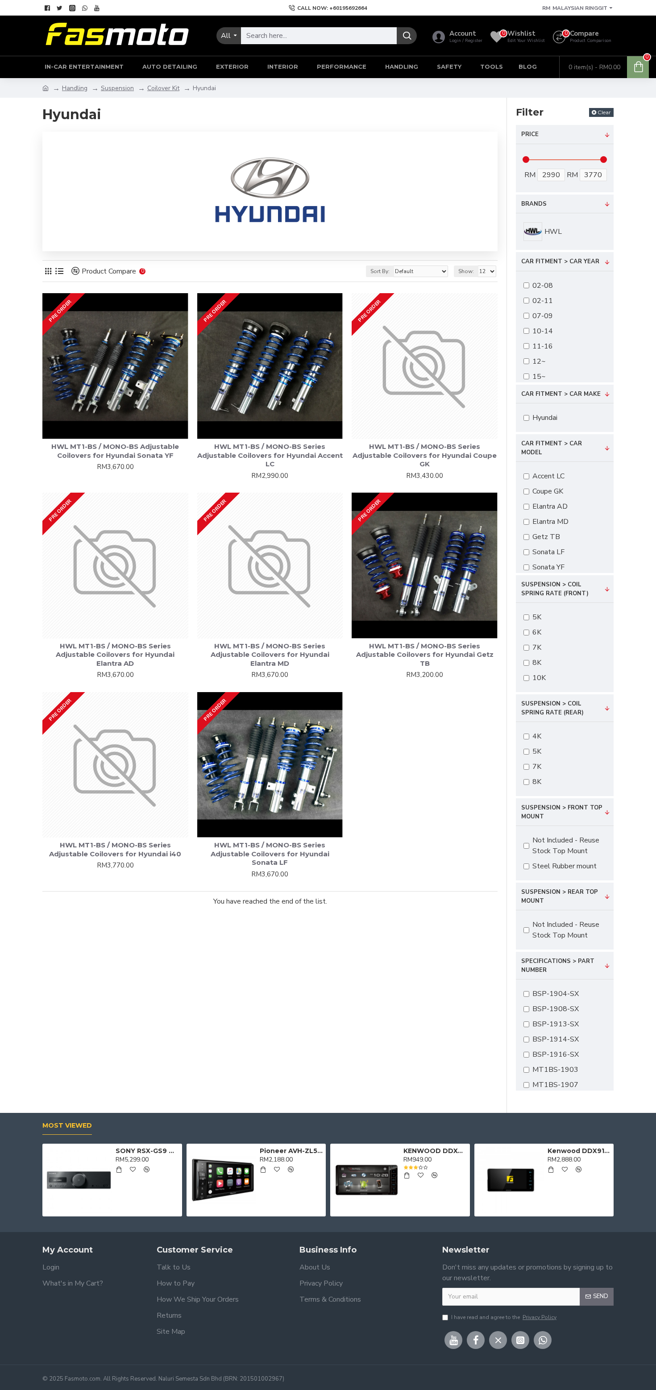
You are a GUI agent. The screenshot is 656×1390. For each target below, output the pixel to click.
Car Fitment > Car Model (551, 448)
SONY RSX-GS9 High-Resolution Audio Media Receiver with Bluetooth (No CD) (147, 1151)
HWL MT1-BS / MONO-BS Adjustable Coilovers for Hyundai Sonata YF (115, 451)
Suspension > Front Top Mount (561, 812)
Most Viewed (67, 1125)
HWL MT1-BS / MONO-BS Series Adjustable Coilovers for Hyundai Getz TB (425, 655)
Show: (466, 271)
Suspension (117, 88)
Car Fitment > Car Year (560, 261)
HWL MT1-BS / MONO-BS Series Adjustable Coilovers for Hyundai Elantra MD (270, 655)
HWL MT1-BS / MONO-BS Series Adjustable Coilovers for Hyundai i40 (115, 849)
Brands (534, 204)
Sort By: (380, 271)
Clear (604, 112)
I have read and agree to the (503, 1317)
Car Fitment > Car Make (561, 394)
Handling (74, 88)
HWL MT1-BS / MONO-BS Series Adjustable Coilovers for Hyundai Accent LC (270, 455)
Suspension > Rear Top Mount (559, 896)
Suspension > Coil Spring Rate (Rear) (552, 708)
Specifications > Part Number (557, 965)
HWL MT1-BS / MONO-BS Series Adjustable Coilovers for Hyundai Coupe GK (425, 455)
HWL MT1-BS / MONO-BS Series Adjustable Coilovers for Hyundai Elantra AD (115, 655)
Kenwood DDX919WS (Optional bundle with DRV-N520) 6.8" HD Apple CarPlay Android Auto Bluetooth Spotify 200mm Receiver (579, 1151)
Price (530, 134)
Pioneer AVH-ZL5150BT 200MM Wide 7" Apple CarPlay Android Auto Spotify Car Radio (291, 1151)
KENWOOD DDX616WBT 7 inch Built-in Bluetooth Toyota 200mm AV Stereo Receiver (434, 1151)
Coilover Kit (163, 88)
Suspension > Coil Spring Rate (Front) (555, 589)
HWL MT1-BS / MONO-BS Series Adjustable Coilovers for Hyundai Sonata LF (270, 854)
